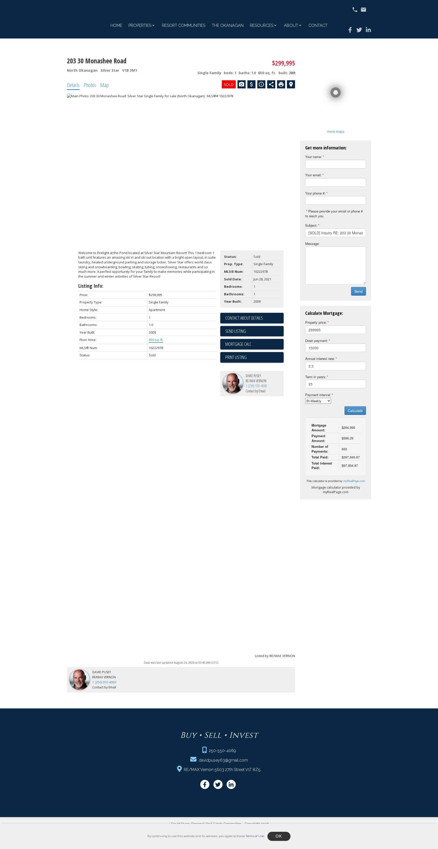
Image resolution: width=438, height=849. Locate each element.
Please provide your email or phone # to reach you (334, 213)
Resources (261, 25)
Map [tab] (104, 85)
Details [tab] (73, 85)
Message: (312, 243)
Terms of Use (255, 836)
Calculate (355, 410)
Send (358, 291)
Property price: (316, 322)
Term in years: (315, 376)
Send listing (235, 331)
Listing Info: (90, 285)
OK (279, 836)
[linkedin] (231, 784)
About (291, 25)
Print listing (236, 357)
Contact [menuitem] (317, 25)
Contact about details (244, 318)
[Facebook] (350, 29)
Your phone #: (315, 193)
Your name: (313, 156)
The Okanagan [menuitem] (228, 25)
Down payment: (316, 340)
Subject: (311, 225)
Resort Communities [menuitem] (183, 25)
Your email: (313, 174)
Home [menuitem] (116, 25)
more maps (335, 131)
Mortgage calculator (254, 344)
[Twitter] (359, 29)
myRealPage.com (354, 481)
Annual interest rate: (320, 358)
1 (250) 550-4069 (256, 385)
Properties (140, 25)
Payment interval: (318, 394)
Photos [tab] (90, 85)
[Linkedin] (368, 29)
